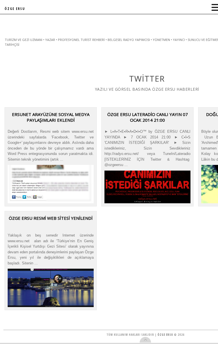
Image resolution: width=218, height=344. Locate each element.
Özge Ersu (165, 335)
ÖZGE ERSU (15, 8)
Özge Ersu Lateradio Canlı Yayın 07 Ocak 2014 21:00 (147, 117)
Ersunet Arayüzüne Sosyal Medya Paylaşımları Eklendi (50, 117)
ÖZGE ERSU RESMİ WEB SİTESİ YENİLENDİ (51, 218)
